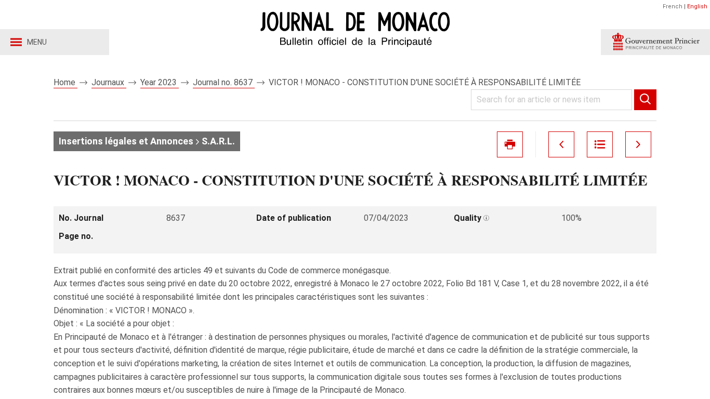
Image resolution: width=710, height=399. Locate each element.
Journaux (108, 82)
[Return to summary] (600, 144)
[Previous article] (561, 144)
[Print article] (510, 144)
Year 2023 (159, 82)
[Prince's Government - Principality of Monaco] (655, 42)
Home (65, 82)
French (672, 6)
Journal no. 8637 (224, 82)
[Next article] (638, 144)
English (697, 6)
